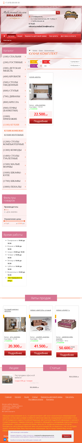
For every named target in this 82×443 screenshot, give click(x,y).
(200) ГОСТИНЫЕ (13, 62)
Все (7, 210)
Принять (67, 436)
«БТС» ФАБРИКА (15, 337)
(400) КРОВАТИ (11, 76)
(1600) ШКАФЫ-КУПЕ (12, 174)
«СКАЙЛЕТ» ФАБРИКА (42, 337)
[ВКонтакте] (5, 439)
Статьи (35, 397)
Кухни (41, 50)
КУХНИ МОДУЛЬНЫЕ (14, 135)
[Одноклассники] (8, 439)
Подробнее (41, 121)
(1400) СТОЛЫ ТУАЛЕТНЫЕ (11, 157)
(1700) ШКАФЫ (11, 181)
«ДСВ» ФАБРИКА (40, 105)
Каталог (11, 36)
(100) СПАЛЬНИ (12, 56)
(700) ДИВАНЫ (11, 96)
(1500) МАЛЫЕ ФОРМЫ (11, 165)
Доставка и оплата (68, 36)
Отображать (74, 65)
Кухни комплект (49, 50)
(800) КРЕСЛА (11, 102)
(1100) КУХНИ (11, 124)
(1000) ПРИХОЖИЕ (10, 117)
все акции (33, 387)
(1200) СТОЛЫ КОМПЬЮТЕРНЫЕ (13, 143)
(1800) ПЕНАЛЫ (12, 186)
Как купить (53, 36)
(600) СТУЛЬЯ (10, 90)
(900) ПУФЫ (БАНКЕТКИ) (10, 109)
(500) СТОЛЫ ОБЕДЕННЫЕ (10, 83)
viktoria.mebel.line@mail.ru (41, 26)
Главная (8, 397)
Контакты (7, 40)
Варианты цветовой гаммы (36, 36)
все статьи (73, 376)
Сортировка (74, 62)
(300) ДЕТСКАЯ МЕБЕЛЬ (12, 69)
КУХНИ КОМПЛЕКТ (13, 131)
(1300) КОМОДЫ (12, 150)
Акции (19, 36)
